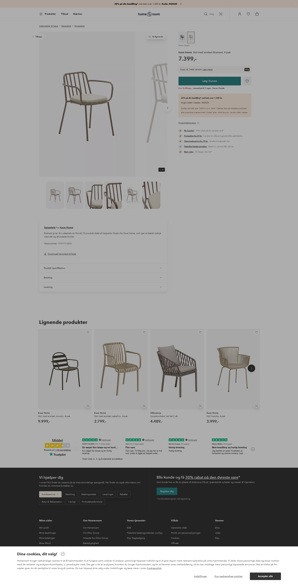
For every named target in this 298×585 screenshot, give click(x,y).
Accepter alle (265, 576)
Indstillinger (200, 576)
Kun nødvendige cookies (228, 576)
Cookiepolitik (154, 568)
